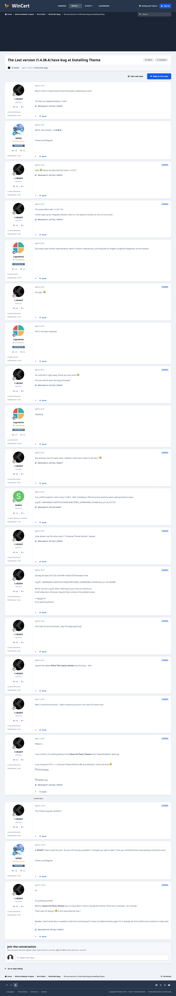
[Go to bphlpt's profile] (18, 129)
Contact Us (34, 992)
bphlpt (19, 138)
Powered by (159, 992)
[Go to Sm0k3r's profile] (18, 496)
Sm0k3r (18, 505)
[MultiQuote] (35, 116)
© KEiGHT (15, 68)
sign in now (60, 950)
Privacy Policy (22, 992)
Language (10, 992)
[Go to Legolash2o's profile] (18, 247)
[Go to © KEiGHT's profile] (9, 68)
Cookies (44, 992)
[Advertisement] (88, 34)
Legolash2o (18, 256)
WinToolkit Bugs (41, 68)
